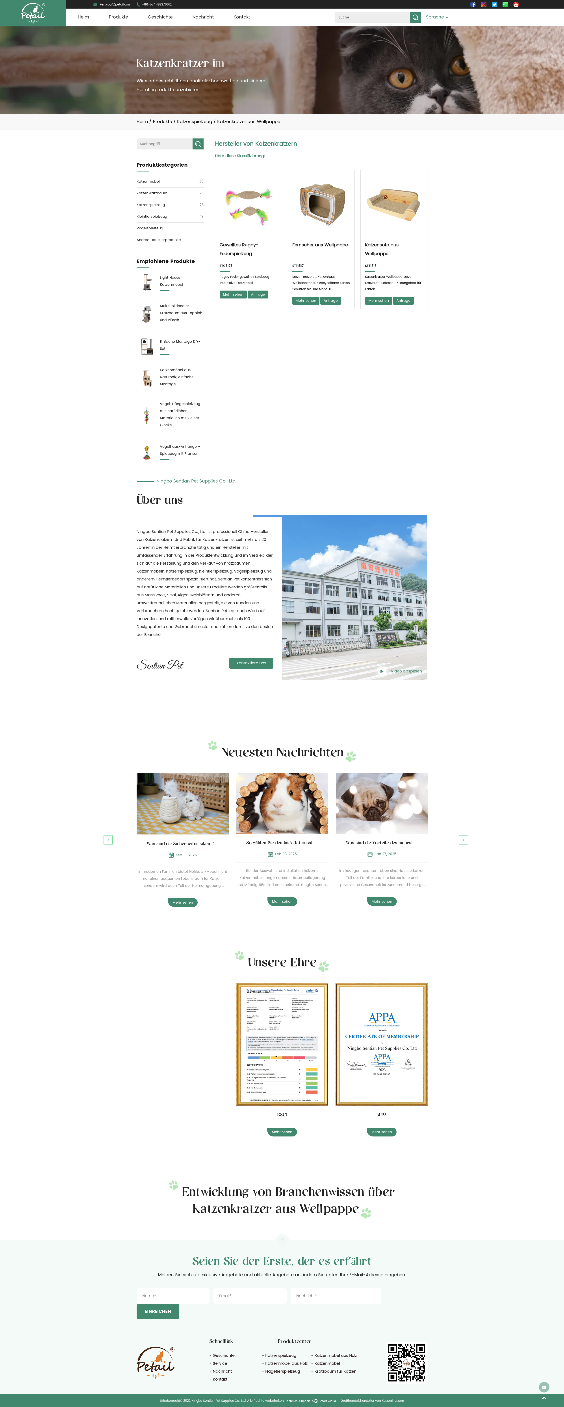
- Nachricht (220, 1371)
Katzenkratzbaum (152, 193)
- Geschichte (222, 1355)
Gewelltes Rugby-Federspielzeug (239, 249)
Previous (108, 840)
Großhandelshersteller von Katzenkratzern (372, 1400)
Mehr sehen (233, 294)
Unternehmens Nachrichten (206, 25)
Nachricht (203, 17)
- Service (218, 1363)
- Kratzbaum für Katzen (333, 1371)
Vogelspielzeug (150, 228)
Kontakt (242, 17)
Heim (83, 17)
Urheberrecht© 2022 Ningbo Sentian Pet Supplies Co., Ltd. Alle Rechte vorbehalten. (222, 1400)
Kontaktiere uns (251, 663)
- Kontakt (218, 1379)
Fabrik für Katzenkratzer (206, 539)
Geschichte (160, 17)
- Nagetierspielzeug (281, 1371)
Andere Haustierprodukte (159, 240)
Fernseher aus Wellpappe (320, 245)
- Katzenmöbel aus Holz (334, 1355)
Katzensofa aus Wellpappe (382, 249)
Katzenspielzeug (194, 121)
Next (463, 840)
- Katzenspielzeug (279, 1355)
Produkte (118, 17)
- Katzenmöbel (325, 1363)
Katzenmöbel (148, 181)
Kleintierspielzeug (152, 216)
